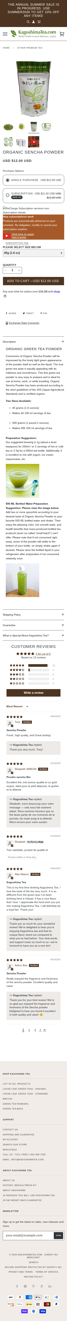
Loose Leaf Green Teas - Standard (25, 1094)
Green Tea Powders (15, 1104)
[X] (25, 1286)
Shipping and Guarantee (18, 1134)
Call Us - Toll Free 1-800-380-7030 (24, 1154)
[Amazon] (42, 1286)
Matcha (7, 1099)
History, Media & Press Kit (20, 1185)
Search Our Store (15, 1144)
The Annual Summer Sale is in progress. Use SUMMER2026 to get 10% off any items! (33, 10)
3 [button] (35, 1029)
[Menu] (5, 34)
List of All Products (16, 1084)
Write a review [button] (33, 692)
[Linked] (50, 1286)
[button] (17, 665)
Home (6, 48)
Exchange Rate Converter (24, 322)
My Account (10, 1139)
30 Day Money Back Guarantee (22, 1200)
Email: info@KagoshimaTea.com (23, 1159)
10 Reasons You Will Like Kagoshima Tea (29, 1195)
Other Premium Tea (29, 48)
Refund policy (33, 1277)
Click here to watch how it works (23, 236)
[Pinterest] (33, 1286)
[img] (15, 716)
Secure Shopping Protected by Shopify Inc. (34, 1267)
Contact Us (10, 1129)
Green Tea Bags (13, 1109)
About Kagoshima (14, 1190)
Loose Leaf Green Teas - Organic (24, 1089)
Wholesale (10, 1149)
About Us (9, 1180)
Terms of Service (46, 1272)
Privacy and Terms (21, 1272)
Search (33, 1262)
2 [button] (29, 1029)
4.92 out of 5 (43, 653)
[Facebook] (17, 1286)
